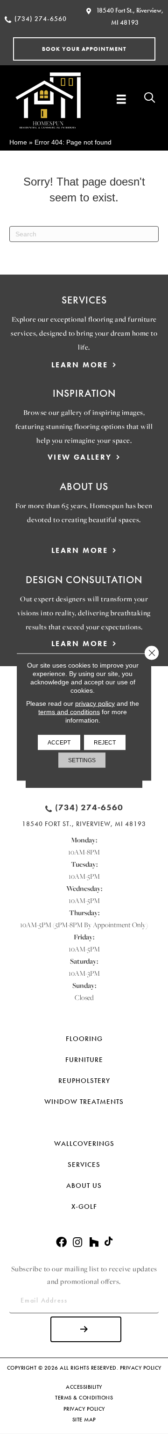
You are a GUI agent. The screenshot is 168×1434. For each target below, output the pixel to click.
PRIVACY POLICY (140, 1368)
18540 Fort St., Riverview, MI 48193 (84, 824)
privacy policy (95, 703)
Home (18, 142)
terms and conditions (69, 712)
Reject (105, 742)
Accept (59, 742)
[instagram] (77, 1242)
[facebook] (61, 1242)
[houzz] (93, 1242)
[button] (84, 49)
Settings (82, 760)
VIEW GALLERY (80, 457)
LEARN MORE (79, 365)
